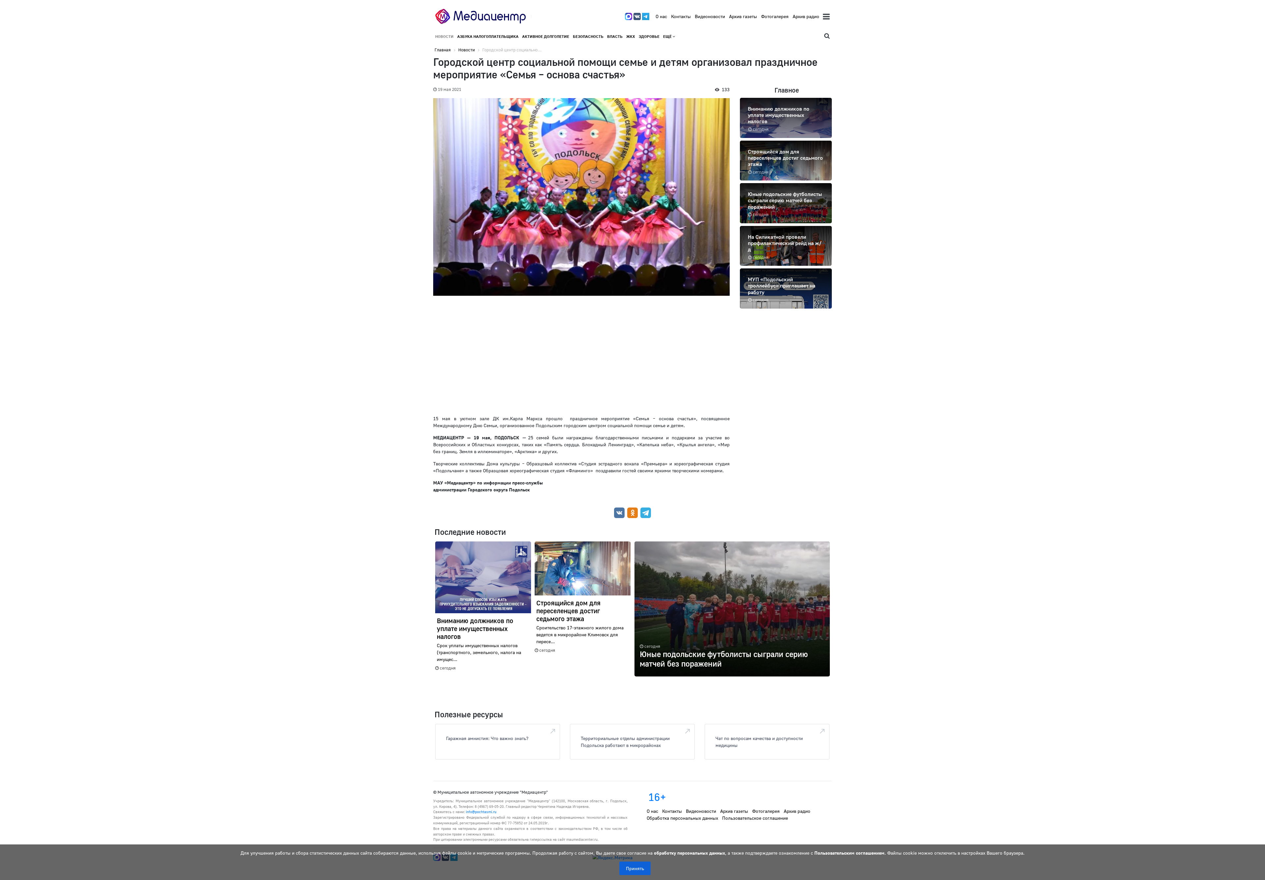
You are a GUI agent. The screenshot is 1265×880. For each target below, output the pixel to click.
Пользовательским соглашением (849, 853)
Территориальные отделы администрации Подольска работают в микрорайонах (625, 741)
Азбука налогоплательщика (488, 36)
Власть (615, 36)
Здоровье (649, 36)
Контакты (681, 16)
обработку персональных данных (689, 853)
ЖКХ (630, 36)
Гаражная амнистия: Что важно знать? (487, 738)
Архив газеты (743, 16)
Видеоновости (710, 16)
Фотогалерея (775, 16)
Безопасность (588, 36)
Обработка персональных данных (682, 818)
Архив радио (806, 16)
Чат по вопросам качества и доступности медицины (759, 741)
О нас (661, 16)
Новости (444, 36)
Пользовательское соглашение (755, 818)
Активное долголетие (545, 36)
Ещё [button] (668, 36)
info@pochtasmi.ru (481, 812)
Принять (635, 868)
